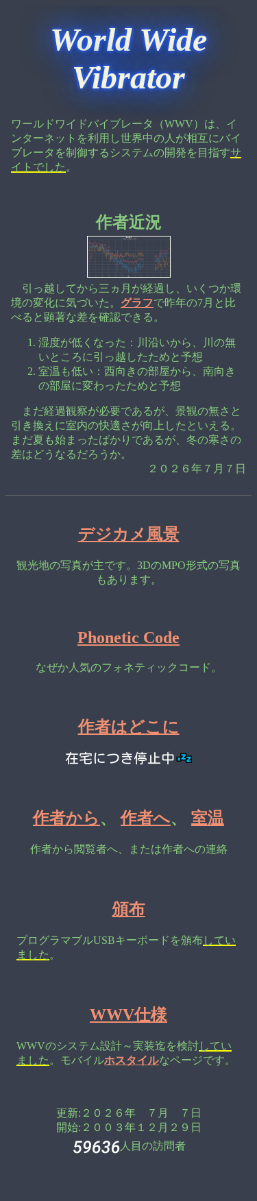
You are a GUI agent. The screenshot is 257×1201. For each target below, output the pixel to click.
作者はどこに (129, 727)
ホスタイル (131, 1060)
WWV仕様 (128, 1014)
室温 (207, 818)
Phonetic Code (128, 637)
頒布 (128, 909)
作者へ (146, 818)
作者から (66, 818)
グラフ (137, 302)
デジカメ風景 (129, 534)
